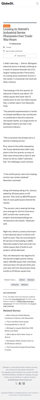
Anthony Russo (16, 43)
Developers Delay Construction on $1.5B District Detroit (19, 342)
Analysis (7, 26)
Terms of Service (33, 393)
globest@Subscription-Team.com (20, 380)
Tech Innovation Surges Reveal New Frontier (20, 348)
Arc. (13, 393)
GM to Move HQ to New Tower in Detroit (18, 335)
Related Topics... (10, 280)
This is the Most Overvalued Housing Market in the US (16, 323)
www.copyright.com (18, 299)
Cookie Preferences (25, 395)
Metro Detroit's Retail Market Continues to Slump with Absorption (19, 316)
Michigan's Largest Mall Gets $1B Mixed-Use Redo (19, 329)
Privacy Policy (13, 395)
